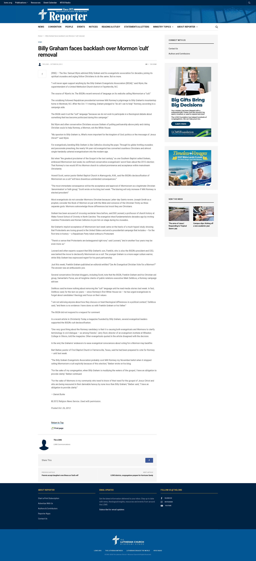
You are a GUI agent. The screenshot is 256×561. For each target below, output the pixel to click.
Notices (93, 27)
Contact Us (173, 49)
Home (40, 36)
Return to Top (57, 422)
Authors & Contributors (47, 508)
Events (81, 27)
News (41, 27)
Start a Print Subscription (48, 498)
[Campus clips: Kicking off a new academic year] (203, 213)
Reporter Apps (44, 514)
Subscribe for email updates (111, 510)
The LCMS (45, 64)
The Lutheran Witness (114, 551)
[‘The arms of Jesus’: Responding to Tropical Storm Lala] (179, 213)
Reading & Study (111, 27)
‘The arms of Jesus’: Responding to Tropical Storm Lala (178, 226)
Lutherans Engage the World (138, 551)
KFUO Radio (65, 3)
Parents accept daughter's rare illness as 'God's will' (60, 475)
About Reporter (186, 27)
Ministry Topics (162, 27)
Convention (54, 27)
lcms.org (8, 3)
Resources (36, 3)
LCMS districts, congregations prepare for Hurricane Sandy (132, 475)
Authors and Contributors (179, 54)
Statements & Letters (136, 27)
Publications (20, 3)
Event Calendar (50, 3)
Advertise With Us (45, 503)
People (69, 27)
